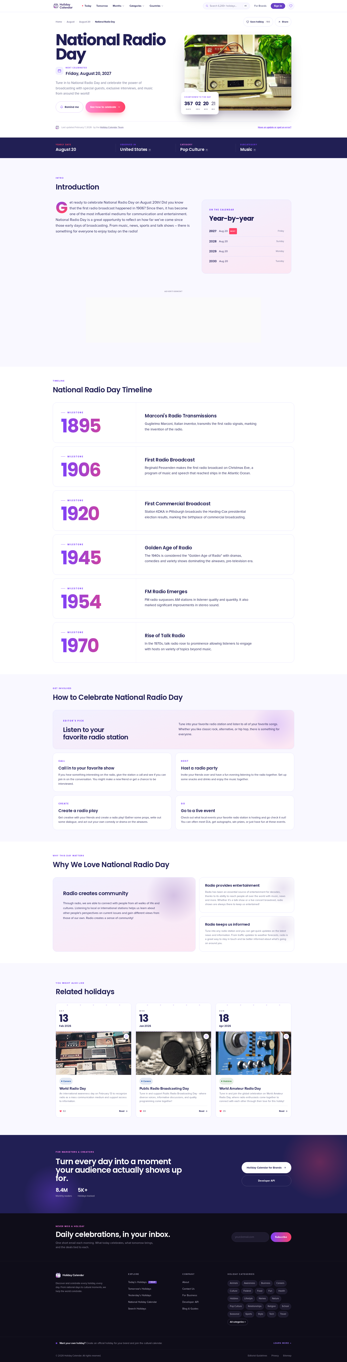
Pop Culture (192, 149)
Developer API (266, 1180)
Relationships (255, 1306)
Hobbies (234, 1298)
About (185, 1282)
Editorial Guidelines (257, 1356)
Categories (135, 6)
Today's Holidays (142, 1282)
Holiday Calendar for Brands (264, 1167)
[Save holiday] (126, 1036)
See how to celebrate (103, 107)
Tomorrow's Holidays (139, 1289)
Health (281, 1291)
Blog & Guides (190, 1308)
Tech (271, 1314)
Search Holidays (137, 1308)
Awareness (249, 1283)
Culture (233, 1291)
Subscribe (281, 1237)
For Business (189, 1295)
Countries (155, 6)
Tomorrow (102, 6)
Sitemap (287, 1356)
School (285, 1306)
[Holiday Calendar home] (63, 6)
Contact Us (188, 1289)
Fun (270, 1291)
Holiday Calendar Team (112, 127)
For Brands (260, 6)
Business (265, 1283)
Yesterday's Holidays (139, 1295)
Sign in (278, 5)
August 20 (84, 21)
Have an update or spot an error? (274, 127)
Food (259, 1291)
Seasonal (234, 1314)
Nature (275, 1298)
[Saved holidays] (290, 6)
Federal (247, 1291)
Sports (248, 1314)
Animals (234, 1283)
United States (133, 149)
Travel (283, 1314)
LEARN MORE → (282, 1343)
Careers (280, 1283)
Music (246, 149)
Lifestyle (248, 1298)
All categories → (238, 1321)
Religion (272, 1306)
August (70, 21)
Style (260, 1314)
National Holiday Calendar (142, 1302)
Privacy (275, 1356)
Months (117, 6)
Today (88, 6)
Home (59, 21)
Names (262, 1298)
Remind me (72, 107)
